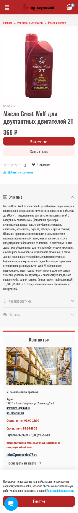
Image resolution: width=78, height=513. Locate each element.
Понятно (39, 501)
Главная (7, 22)
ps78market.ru (15, 413)
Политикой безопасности (60, 490)
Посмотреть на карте (21, 463)
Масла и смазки (57, 22)
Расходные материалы (30, 22)
